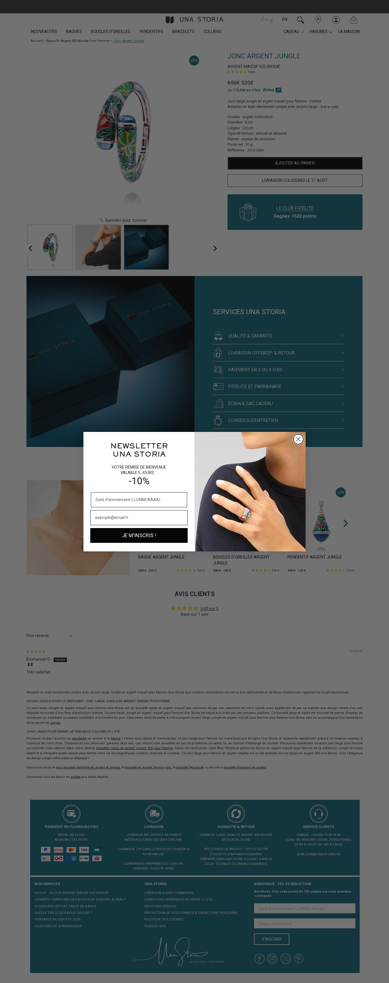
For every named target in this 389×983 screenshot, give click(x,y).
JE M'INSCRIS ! (139, 535)
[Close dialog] (298, 439)
